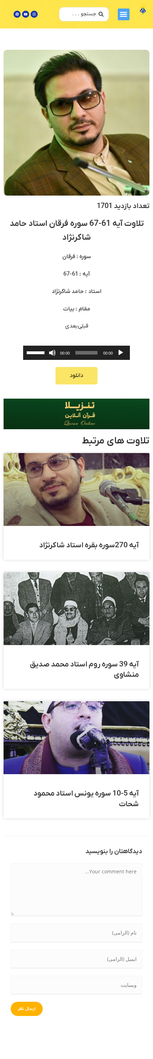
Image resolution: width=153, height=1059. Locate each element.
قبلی (83, 326)
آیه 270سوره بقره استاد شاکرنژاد (89, 545)
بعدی (71, 326)
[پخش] (120, 352)
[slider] (37, 352)
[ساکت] (52, 352)
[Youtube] (25, 14)
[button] (124, 14)
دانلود (76, 375)
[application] (76, 353)
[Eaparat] (17, 14)
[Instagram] (34, 14)
